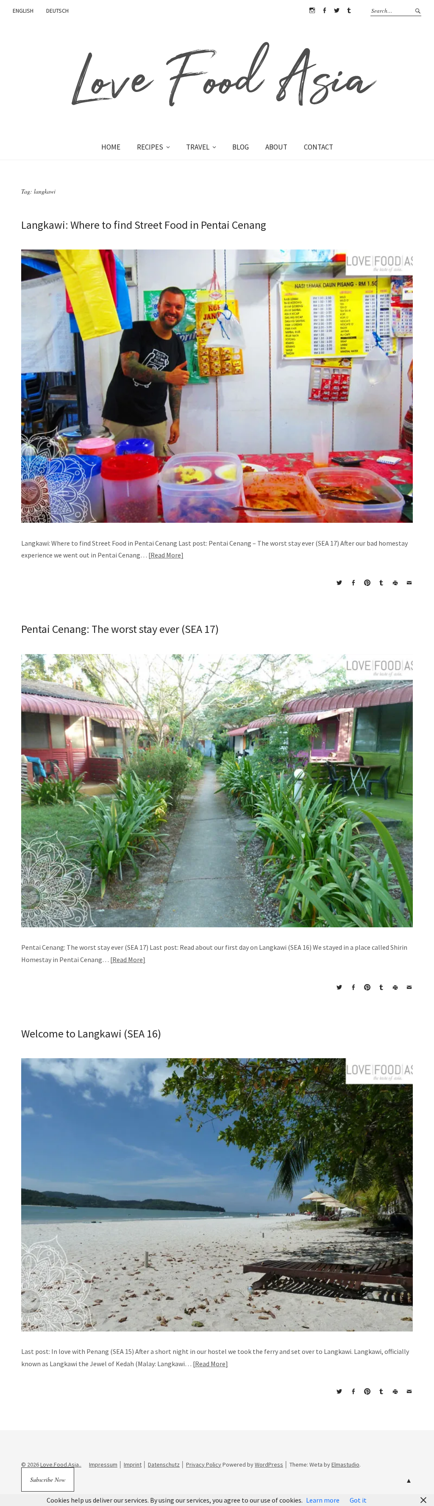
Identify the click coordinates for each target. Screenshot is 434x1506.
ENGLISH (23, 10)
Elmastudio (345, 1464)
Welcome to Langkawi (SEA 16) (91, 1033)
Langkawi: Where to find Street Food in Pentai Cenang (143, 225)
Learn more (322, 1500)
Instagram (312, 10)
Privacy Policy (203, 1464)
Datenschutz (164, 1464)
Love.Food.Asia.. (60, 1464)
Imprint (133, 1464)
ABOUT (276, 147)
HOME (110, 147)
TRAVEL (197, 147)
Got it (358, 1500)
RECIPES (150, 147)
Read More (165, 555)
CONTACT (318, 147)
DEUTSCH (57, 10)
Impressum (103, 1464)
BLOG (240, 147)
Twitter (336, 10)
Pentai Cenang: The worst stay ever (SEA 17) (120, 629)
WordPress (269, 1464)
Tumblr (348, 10)
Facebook (324, 10)
